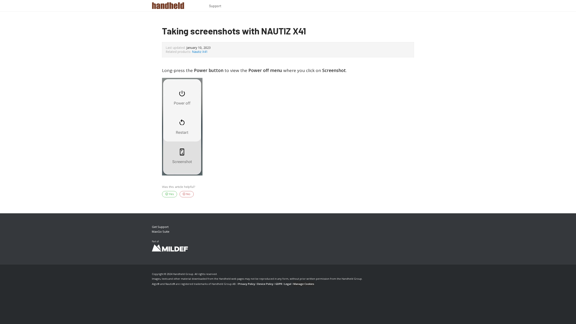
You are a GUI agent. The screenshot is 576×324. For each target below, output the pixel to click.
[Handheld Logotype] (168, 5)
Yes (171, 194)
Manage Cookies (303, 284)
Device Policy (265, 284)
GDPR (278, 284)
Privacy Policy (246, 284)
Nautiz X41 (200, 52)
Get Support (160, 227)
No (187, 194)
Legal (287, 284)
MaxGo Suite (160, 232)
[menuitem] (215, 6)
